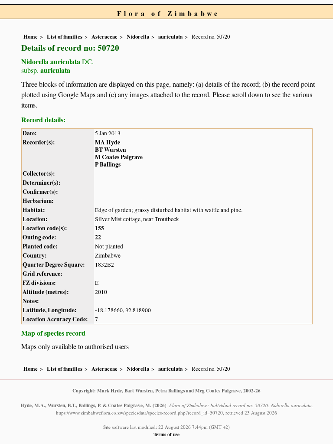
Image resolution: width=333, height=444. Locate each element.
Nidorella (138, 36)
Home (30, 36)
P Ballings (108, 164)
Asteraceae (104, 36)
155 (99, 228)
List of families (64, 36)
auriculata (170, 36)
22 (98, 237)
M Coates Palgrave (119, 157)
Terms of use (166, 434)
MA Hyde (107, 142)
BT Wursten (110, 149)
